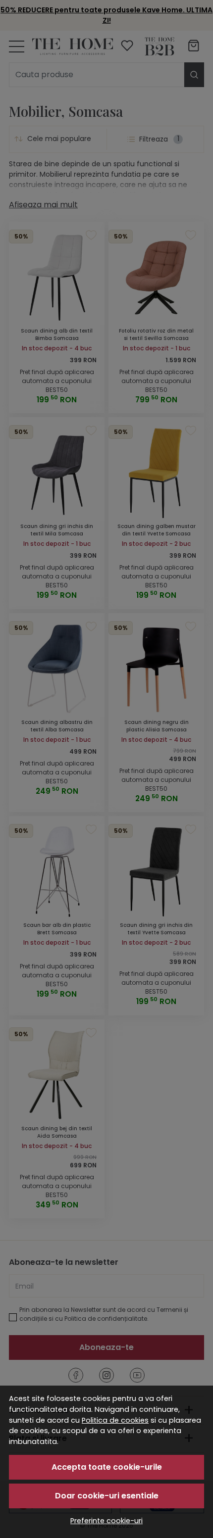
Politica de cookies (115, 1420)
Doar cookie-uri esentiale (107, 1495)
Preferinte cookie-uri (106, 1521)
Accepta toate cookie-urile (107, 1467)
